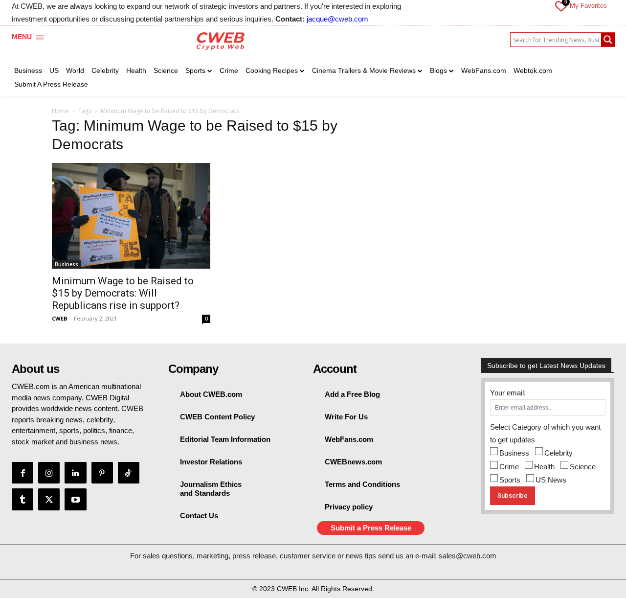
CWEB (59, 318)
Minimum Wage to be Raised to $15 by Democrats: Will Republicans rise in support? (123, 293)
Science (583, 466)
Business (66, 264)
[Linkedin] (75, 472)
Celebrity (558, 453)
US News (551, 480)
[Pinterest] (102, 472)
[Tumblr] (22, 499)
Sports (509, 480)
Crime (509, 466)
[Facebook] (22, 472)
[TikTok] (128, 472)
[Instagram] (49, 472)
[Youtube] (75, 499)
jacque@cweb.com (337, 19)
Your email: (508, 393)
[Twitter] (49, 499)
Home (60, 111)
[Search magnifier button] (608, 39)
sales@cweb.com (467, 556)
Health (544, 466)
